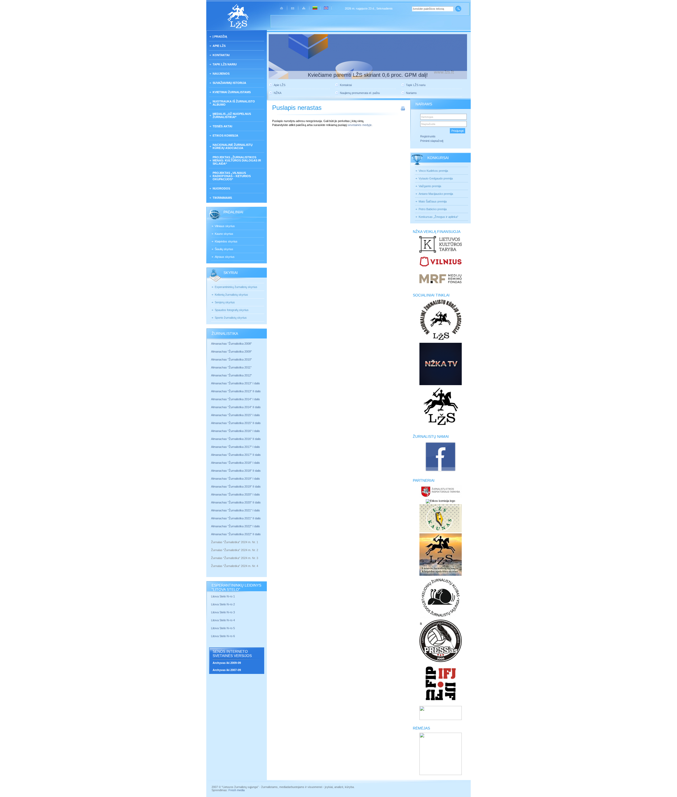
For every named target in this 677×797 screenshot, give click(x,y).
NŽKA (277, 92)
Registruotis (428, 136)
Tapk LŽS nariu (225, 64)
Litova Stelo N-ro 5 (223, 628)
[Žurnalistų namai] (440, 471)
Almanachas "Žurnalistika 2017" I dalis (235, 446)
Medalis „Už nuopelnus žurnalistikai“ (232, 115)
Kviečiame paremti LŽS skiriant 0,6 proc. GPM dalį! (368, 75)
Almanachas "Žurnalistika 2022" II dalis (236, 534)
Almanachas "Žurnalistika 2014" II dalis (236, 407)
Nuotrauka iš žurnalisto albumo (234, 103)
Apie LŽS (219, 45)
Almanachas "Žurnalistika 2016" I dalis (235, 431)
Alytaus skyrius (225, 256)
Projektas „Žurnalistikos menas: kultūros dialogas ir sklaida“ (237, 160)
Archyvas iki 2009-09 (227, 662)
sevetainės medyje (359, 125)
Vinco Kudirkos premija (433, 170)
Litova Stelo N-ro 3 (223, 612)
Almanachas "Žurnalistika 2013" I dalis (235, 383)
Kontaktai (221, 55)
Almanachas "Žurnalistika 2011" (231, 367)
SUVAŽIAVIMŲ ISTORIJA (229, 82)
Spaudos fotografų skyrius (232, 310)
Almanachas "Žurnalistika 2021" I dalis (235, 510)
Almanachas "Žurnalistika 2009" (231, 351)
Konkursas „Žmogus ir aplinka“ (438, 216)
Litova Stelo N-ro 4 (223, 620)
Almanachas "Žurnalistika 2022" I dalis (235, 526)
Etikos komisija (225, 135)
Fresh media (236, 790)
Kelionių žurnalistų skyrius (231, 294)
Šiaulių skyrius (224, 249)
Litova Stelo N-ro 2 (223, 604)
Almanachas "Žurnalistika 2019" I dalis (236, 478)
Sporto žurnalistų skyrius (231, 317)
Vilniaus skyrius (225, 226)
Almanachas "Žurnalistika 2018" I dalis (236, 462)
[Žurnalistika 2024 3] (211, 562)
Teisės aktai (222, 126)
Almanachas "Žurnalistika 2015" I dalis (235, 415)
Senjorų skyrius (225, 302)
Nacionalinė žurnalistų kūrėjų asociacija (233, 146)
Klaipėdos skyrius (226, 241)
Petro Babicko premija (433, 209)
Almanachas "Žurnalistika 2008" (231, 343)
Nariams (411, 92)
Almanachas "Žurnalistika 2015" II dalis (236, 423)
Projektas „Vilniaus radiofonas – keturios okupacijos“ (232, 176)
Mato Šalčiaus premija (433, 201)
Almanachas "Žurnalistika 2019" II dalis (236, 486)
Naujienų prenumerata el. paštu (360, 92)
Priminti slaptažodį (431, 140)
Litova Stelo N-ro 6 (223, 636)
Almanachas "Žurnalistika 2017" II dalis (236, 454)
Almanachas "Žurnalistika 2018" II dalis (236, 470)
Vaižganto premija (430, 186)
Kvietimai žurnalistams (232, 92)
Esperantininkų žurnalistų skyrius (236, 287)
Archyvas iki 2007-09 (227, 670)
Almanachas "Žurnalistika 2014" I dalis (235, 399)
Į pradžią (220, 36)
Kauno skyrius (224, 233)
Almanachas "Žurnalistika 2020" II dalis (236, 502)
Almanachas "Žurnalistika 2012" (232, 375)
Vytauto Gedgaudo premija (436, 178)
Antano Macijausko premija (436, 193)
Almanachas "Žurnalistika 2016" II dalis (236, 438)
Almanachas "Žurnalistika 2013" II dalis (236, 391)
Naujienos (221, 73)
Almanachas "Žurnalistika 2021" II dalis (236, 518)
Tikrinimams (222, 197)
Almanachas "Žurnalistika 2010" (231, 359)
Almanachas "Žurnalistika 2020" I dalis (236, 494)
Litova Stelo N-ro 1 (223, 596)
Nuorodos (221, 188)
